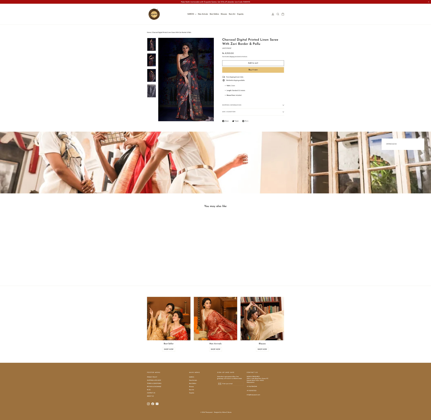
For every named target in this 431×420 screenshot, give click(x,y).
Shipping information (231, 105)
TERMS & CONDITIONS (154, 383)
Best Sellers (214, 14)
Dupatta (240, 14)
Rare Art (232, 14)
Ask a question (229, 111)
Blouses (224, 14)
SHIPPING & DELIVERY (154, 380)
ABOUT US (150, 396)
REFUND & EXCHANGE (154, 386)
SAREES (190, 14)
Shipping (232, 56)
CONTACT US (151, 393)
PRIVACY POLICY (152, 377)
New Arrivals (203, 14)
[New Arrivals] (215, 318)
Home (149, 32)
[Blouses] (262, 318)
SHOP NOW (168, 349)
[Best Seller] (168, 318)
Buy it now (253, 70)
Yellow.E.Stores (227, 412)
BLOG (149, 389)
